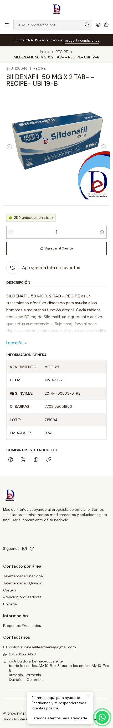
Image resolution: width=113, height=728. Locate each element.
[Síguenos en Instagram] (24, 548)
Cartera (9, 590)
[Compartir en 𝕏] (23, 460)
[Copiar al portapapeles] (48, 460)
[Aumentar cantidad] (101, 232)
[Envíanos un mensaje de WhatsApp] (102, 717)
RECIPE (62, 52)
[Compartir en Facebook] (10, 460)
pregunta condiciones (82, 40)
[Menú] (6, 25)
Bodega (10, 604)
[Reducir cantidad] (11, 232)
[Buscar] (87, 25)
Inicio (44, 52)
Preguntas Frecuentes (22, 625)
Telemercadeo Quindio (23, 583)
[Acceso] (98, 25)
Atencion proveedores (22, 597)
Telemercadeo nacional (23, 576)
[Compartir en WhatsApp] (36, 460)
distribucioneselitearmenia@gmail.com (42, 647)
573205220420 (22, 654)
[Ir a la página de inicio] (56, 9)
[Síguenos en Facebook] (32, 548)
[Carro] (106, 25)
